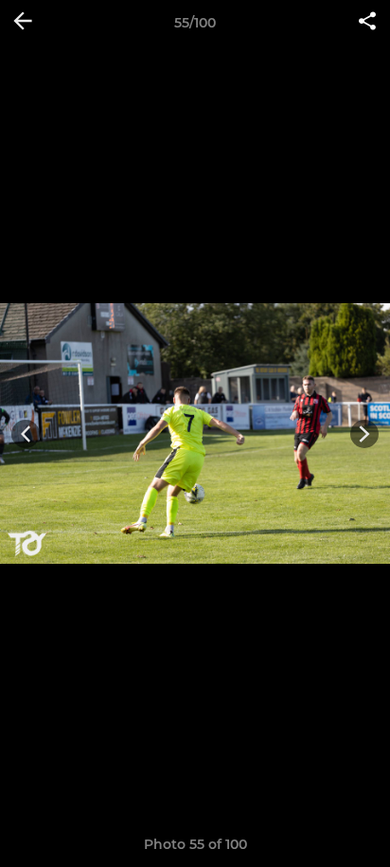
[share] (367, 22)
